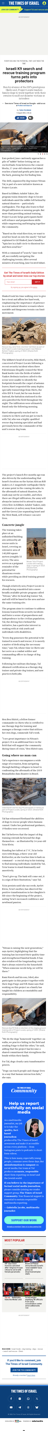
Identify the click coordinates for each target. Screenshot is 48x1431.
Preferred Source (25, 105)
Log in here (31, 1375)
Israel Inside (16, 1349)
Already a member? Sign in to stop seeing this (24, 1226)
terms (35, 287)
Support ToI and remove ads (36, 10)
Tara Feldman (25, 110)
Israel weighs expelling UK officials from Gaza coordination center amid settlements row (34, 1302)
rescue (40, 1349)
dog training (26, 1349)
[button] (44, 3)
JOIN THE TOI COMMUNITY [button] (24, 1370)
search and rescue (10, 1351)
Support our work (24, 1220)
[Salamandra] (37, 1421)
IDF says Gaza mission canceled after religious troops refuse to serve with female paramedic (14, 1268)
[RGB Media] (18, 1421)
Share (22, 118)
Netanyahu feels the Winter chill (13, 1298)
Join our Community (10, 10)
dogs (34, 1349)
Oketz (21, 1351)
